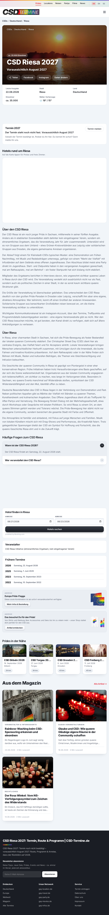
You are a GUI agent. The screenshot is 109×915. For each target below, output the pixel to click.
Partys (67, 3)
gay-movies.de (45, 901)
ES (104, 4)
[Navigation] (104, 12)
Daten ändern (61, 77)
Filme (74, 3)
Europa (6, 893)
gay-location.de (45, 889)
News (82, 3)
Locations (48, 3)
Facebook (28, 77)
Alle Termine (8, 905)
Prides (38, 3)
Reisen (58, 3)
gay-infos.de (44, 905)
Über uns (79, 897)
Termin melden (94, 129)
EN (99, 4)
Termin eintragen (82, 889)
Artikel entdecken (15, 628)
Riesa (26, 21)
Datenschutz (80, 893)
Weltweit (6, 897)
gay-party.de (44, 897)
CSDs (5, 21)
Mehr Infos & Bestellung (17, 604)
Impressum (79, 901)
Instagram (44, 77)
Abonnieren (49, 874)
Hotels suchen (54, 529)
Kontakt (78, 905)
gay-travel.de (44, 893)
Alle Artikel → (100, 684)
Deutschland (16, 21)
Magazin (6, 901)
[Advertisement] (54, 114)
